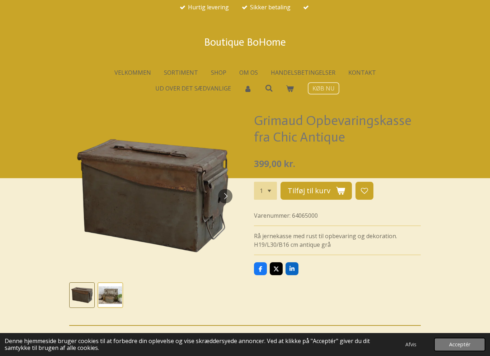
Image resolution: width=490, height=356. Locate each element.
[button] (82, 295)
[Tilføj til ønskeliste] (364, 191)
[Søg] (268, 88)
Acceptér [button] (459, 344)
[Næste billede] (225, 196)
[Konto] (247, 88)
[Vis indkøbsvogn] (289, 88)
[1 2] (265, 191)
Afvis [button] (410, 344)
